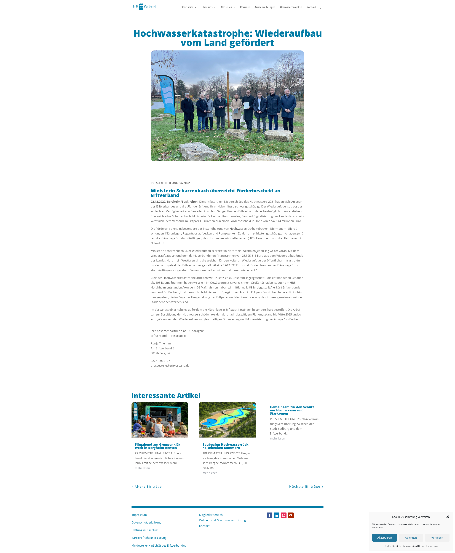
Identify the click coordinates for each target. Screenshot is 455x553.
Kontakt (311, 7)
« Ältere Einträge (147, 486)
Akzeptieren (384, 537)
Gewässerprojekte (291, 7)
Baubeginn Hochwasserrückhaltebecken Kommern (226, 446)
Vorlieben (437, 537)
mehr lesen (142, 468)
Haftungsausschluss (145, 530)
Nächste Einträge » (306, 486)
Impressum (432, 545)
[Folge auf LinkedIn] (276, 515)
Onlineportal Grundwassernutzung (222, 520)
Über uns (207, 7)
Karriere (245, 7)
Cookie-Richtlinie (392, 545)
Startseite (187, 7)
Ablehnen (411, 537)
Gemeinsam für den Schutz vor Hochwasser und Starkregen (292, 410)
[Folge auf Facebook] (269, 515)
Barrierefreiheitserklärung (149, 538)
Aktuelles (226, 7)
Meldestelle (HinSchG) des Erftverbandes (159, 545)
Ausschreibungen (265, 7)
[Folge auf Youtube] (291, 515)
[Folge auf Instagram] (284, 515)
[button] (447, 517)
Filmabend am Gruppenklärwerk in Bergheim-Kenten (158, 446)
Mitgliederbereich (211, 515)
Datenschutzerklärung (414, 545)
